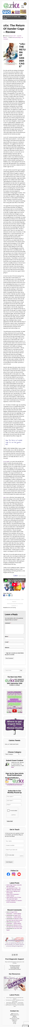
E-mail (6, 642)
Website (7, 647)
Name (6, 636)
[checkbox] (25, 3)
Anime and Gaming (16, 37)
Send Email (16, 1013)
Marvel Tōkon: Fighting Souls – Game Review (14, 1002)
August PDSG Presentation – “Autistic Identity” (15, 1003)
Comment (8, 623)
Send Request (9, 862)
